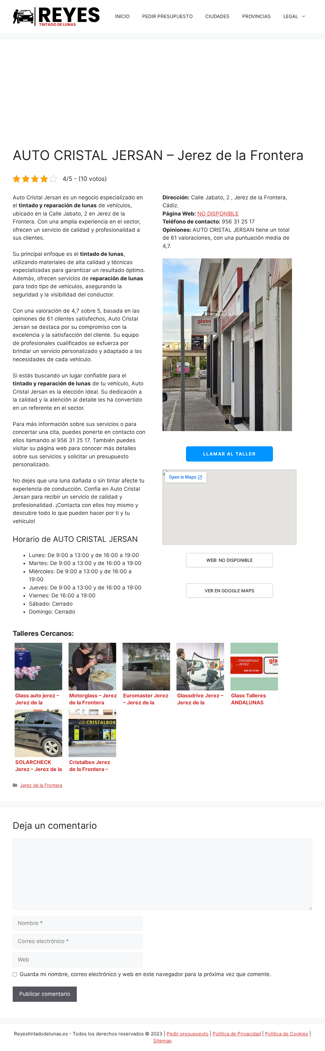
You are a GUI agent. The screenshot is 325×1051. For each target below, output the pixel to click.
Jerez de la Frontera (41, 785)
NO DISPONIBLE (218, 213)
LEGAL (290, 16)
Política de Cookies (286, 1034)
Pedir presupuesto (188, 1034)
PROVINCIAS (256, 16)
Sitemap (162, 1041)
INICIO (122, 16)
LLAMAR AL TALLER (229, 453)
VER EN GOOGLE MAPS (229, 590)
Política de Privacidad (237, 1034)
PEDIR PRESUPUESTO (167, 16)
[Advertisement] (162, 99)
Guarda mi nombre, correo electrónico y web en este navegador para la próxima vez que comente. (145, 974)
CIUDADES (217, 16)
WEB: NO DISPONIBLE (229, 560)
